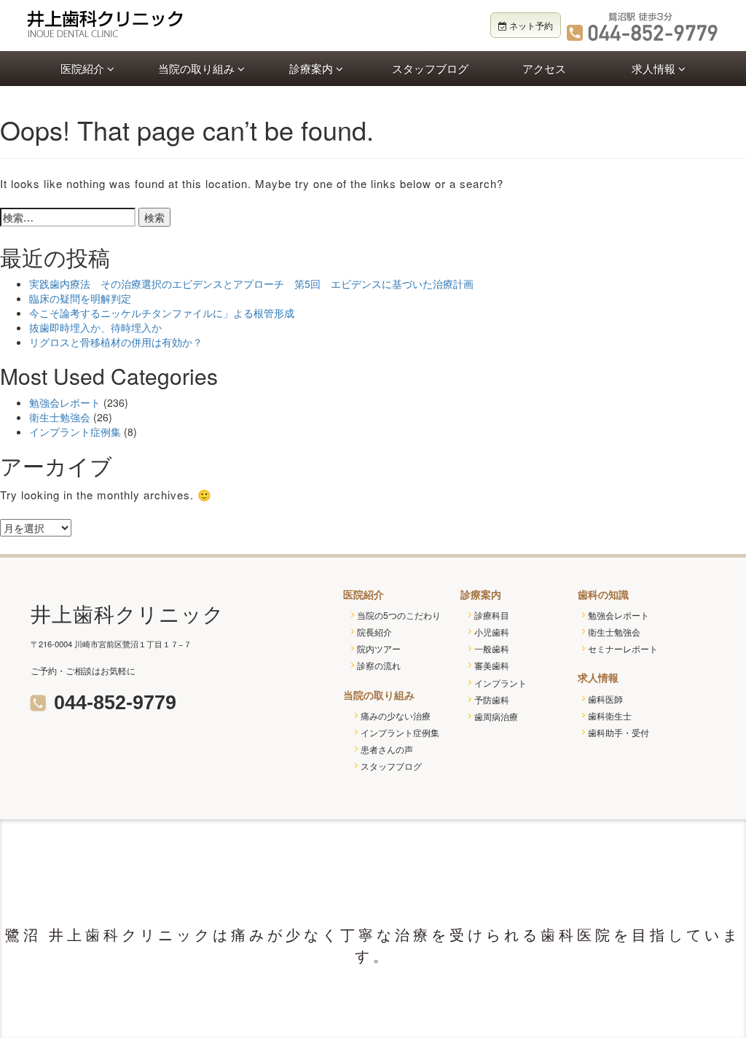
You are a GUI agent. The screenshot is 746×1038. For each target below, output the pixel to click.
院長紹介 (374, 631)
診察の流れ (379, 665)
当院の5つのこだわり (399, 615)
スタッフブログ (430, 68)
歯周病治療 (496, 716)
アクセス (544, 68)
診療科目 (491, 615)
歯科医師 (605, 698)
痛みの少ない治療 (396, 715)
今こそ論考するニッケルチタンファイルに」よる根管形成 (161, 312)
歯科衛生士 (610, 715)
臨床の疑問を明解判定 (80, 298)
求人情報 (655, 68)
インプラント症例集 (75, 431)
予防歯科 (491, 699)
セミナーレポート (623, 648)
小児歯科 (491, 631)
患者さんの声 (387, 749)
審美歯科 (491, 665)
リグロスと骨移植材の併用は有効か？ (116, 342)
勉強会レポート (65, 402)
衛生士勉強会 (59, 417)
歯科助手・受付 (618, 732)
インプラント (500, 682)
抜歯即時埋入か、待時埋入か (95, 327)
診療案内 (312, 68)
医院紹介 (83, 68)
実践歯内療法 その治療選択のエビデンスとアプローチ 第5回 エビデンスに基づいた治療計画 (251, 283)
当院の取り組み (197, 68)
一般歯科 (491, 648)
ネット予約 (530, 25)
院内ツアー (379, 648)
